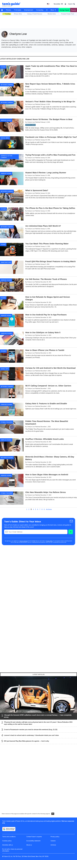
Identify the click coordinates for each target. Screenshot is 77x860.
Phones (8, 10)
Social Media (5, 138)
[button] (71, 4)
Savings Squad (64, 10)
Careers (53, 841)
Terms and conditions (9, 836)
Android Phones (6, 120)
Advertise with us (7, 845)
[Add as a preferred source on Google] (8, 829)
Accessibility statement (33, 841)
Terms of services (23, 540)
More (52, 10)
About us (29, 845)
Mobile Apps (5, 369)
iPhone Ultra (18, 14)
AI (47, 10)
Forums (73, 10)
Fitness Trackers (6, 422)
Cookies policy (7, 841)
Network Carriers (7, 84)
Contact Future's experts (34, 836)
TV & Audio (17, 10)
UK (53, 813)
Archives (49, 509)
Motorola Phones (7, 457)
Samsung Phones (6, 333)
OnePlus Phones (6, 440)
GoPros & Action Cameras (6, 156)
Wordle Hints (52, 14)
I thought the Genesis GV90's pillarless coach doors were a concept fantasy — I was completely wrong (38, 716)
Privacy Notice (49, 540)
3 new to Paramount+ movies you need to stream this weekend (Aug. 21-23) (30, 729)
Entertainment (28, 10)
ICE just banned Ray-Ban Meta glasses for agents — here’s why (26, 741)
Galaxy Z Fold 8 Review (34, 14)
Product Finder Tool (67, 14)
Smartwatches (6, 262)
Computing (39, 10)
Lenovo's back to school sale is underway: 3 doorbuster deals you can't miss (31, 735)
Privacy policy (55, 836)
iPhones (3, 209)
